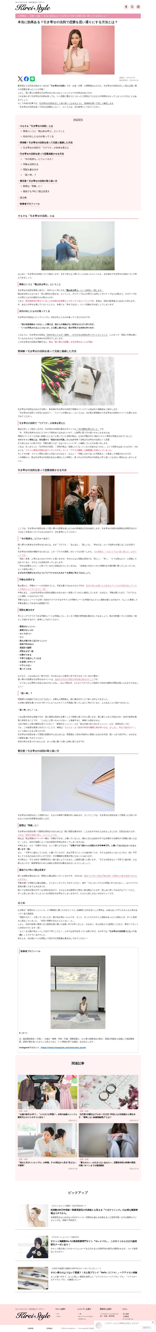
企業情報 (30, 1328)
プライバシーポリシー (68, 1328)
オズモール (82, 1319)
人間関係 (22, 16)
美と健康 (126, 1314)
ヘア (57, 1314)
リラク (58, 1316)
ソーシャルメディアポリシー (87, 1328)
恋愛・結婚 (35, 16)
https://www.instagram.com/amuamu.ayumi (63, 1047)
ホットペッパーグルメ (85, 1316)
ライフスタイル (128, 1319)
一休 (79, 1314)
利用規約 (49, 1328)
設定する (146, 1327)
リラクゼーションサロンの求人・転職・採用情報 (109, 1315)
